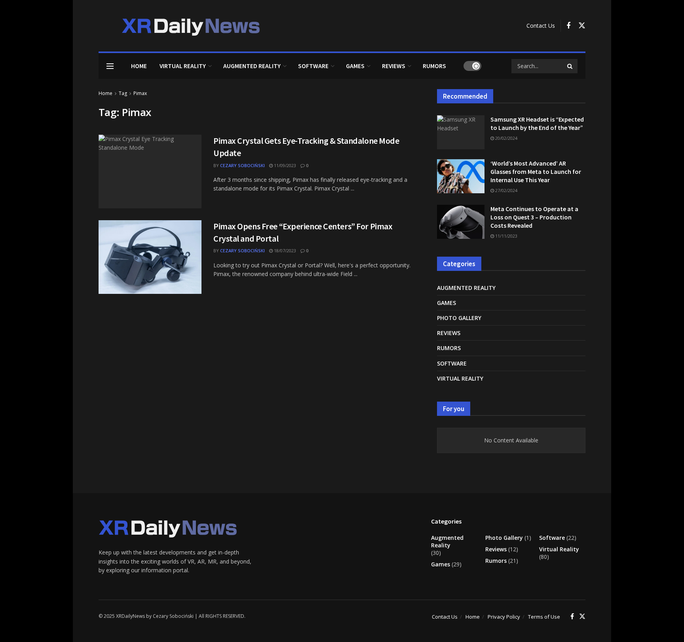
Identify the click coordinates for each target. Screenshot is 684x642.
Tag (123, 93)
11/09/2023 (284, 165)
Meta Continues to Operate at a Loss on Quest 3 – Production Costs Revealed (534, 217)
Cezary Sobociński (242, 165)
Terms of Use (544, 616)
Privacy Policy (504, 616)
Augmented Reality (252, 66)
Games (355, 66)
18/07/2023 (284, 250)
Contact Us (540, 25)
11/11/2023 (505, 236)
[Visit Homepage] (181, 25)
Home (139, 66)
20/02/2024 (505, 138)
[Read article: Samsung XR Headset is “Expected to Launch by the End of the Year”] (460, 132)
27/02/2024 (505, 190)
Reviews (393, 66)
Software (313, 66)
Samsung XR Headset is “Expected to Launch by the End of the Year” (537, 123)
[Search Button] (570, 66)
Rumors (434, 66)
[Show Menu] (110, 66)
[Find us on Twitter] (581, 25)
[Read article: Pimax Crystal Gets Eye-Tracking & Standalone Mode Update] (150, 171)
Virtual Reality (183, 66)
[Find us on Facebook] (568, 25)
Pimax (140, 93)
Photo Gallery (459, 318)
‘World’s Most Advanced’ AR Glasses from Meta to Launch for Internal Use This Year (535, 171)
